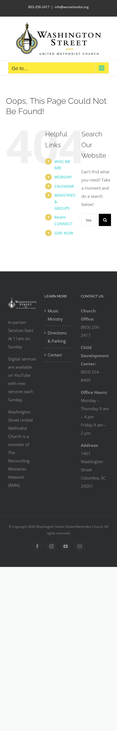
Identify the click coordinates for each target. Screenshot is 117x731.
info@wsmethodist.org (72, 7)
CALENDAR (64, 186)
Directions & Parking (57, 337)
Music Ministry (55, 315)
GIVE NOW (63, 233)
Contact (55, 354)
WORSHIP (63, 177)
